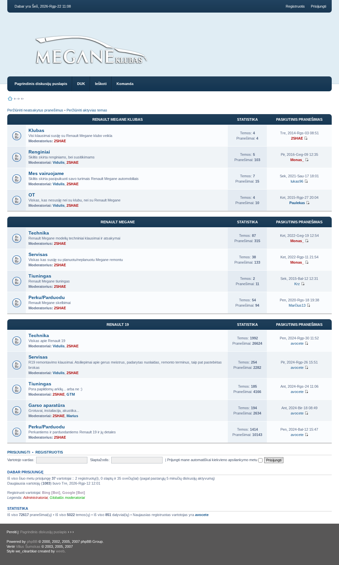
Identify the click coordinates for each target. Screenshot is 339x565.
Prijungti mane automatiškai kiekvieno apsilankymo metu (212, 460)
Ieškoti (101, 84)
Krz (297, 284)
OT (31, 194)
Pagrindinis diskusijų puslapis (41, 84)
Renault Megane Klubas (117, 119)
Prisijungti (318, 6)
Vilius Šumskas (28, 546)
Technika (38, 233)
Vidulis (59, 162)
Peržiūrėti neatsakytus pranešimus (35, 110)
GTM (71, 394)
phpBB (32, 541)
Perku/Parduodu (46, 297)
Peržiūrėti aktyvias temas (87, 110)
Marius (72, 416)
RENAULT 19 (118, 324)
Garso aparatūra (46, 405)
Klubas (36, 130)
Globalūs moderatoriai (67, 498)
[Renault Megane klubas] (91, 66)
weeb (60, 551)
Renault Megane (118, 222)
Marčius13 (297, 305)
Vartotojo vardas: (20, 460)
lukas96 (297, 181)
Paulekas (297, 203)
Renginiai (39, 151)
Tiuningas (39, 276)
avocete (297, 343)
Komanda (125, 84)
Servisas (38, 254)
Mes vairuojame (46, 173)
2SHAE (60, 141)
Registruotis (295, 6)
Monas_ (297, 160)
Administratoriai (35, 498)
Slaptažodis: (100, 460)
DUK (81, 84)
